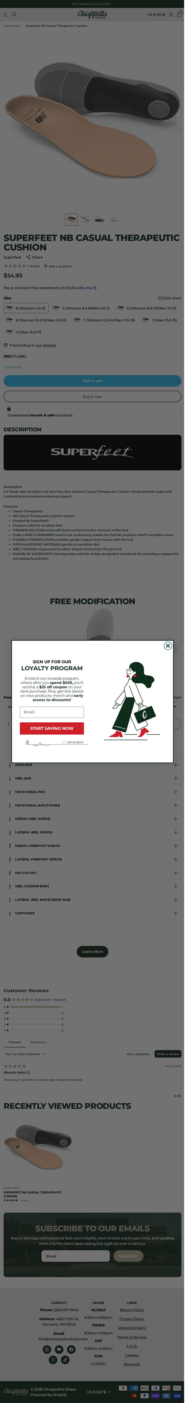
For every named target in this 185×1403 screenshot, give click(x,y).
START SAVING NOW (50, 728)
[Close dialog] (166, 646)
